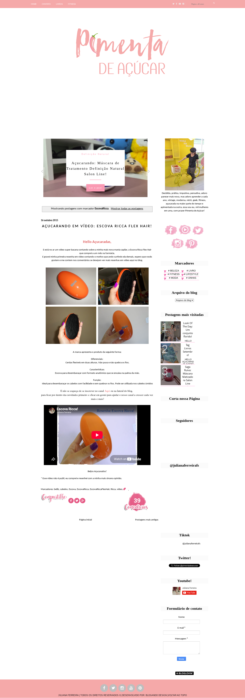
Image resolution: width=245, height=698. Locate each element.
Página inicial (85, 520)
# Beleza (173, 270)
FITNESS (72, 4)
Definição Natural (95, 154)
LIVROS (59, 4)
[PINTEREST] (140, 688)
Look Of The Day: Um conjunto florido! (188, 329)
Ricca (113, 489)
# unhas (191, 277)
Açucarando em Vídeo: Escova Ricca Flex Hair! (97, 226)
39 (137, 500)
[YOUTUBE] (131, 688)
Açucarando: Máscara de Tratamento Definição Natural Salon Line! (95, 168)
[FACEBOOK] (104, 688)
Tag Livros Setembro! (187, 350)
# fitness (174, 274)
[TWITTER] (113, 688)
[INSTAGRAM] (122, 688)
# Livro (191, 270)
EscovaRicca (83, 489)
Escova (72, 489)
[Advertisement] (102, 106)
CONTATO (46, 4)
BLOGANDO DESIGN (156, 695)
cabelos (64, 489)
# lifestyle (191, 274)
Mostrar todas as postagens (127, 208)
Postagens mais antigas (146, 520)
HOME (33, 4)
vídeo (119, 489)
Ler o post (95, 187)
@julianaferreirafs (191, 543)
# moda (173, 277)
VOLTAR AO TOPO (177, 695)
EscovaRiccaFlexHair (100, 489)
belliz (56, 489)
